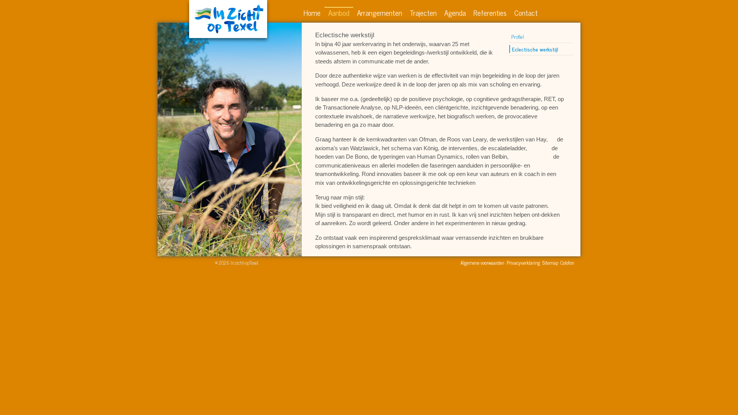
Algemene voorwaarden (482, 263)
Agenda (455, 12)
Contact (526, 12)
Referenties (490, 12)
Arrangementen (379, 12)
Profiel (517, 36)
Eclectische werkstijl (535, 49)
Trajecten (423, 12)
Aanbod (338, 12)
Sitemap (550, 263)
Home (312, 12)
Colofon (567, 263)
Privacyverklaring (523, 263)
